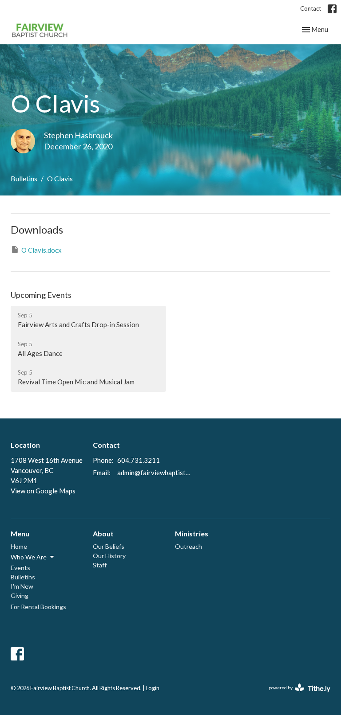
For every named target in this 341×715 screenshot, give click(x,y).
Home (19, 546)
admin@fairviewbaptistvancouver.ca (155, 473)
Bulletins (24, 178)
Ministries (191, 533)
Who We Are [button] (29, 557)
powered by (295, 695)
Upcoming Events (41, 295)
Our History (109, 555)
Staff (100, 565)
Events (20, 567)
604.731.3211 (138, 460)
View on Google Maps (43, 491)
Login (152, 688)
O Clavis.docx (41, 250)
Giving (19, 595)
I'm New (22, 586)
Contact (310, 8)
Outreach (188, 546)
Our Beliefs (108, 546)
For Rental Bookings (38, 606)
